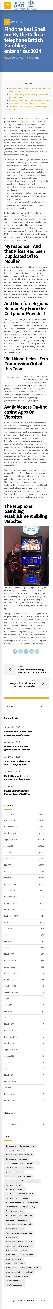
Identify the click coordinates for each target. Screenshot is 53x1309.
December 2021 (10, 1037)
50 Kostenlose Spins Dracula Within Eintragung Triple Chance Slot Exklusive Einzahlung (17, 766)
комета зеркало (12, 1254)
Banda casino (11, 1146)
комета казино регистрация (17, 1276)
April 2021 (8, 1068)
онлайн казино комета (15, 1285)
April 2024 (8, 871)
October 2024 (10, 833)
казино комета (11, 1237)
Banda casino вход (27, 1146)
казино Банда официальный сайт (19, 1233)
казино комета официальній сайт (19, 1246)
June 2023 (8, 935)
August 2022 (9, 998)
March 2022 (9, 1024)
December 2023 (10, 896)
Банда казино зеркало (15, 1211)
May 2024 (8, 865)
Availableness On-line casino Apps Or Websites (28, 103)
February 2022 (10, 1030)
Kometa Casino (33, 1181)
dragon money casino (14, 1172)
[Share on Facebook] (15, 651)
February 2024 (10, 884)
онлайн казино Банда (14, 1280)
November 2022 (10, 979)
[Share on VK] (31, 651)
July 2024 (8, 852)
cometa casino (11, 1167)
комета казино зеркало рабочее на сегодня (23, 1267)
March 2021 (9, 1075)
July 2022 (8, 1005)
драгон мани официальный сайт (19, 1224)
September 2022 (11, 992)
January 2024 (9, 890)
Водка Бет (10, 1220)
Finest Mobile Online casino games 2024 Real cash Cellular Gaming (18, 749)
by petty (34, 57)
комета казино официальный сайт (19, 1272)
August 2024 (9, 846)
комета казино (28, 1254)
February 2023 (10, 960)
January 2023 (9, 967)
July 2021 (8, 1062)
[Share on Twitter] (20, 651)
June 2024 (8, 858)
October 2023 (10, 909)
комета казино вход (13, 1259)
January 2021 (9, 1087)
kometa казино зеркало (15, 1202)
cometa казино (27, 1167)
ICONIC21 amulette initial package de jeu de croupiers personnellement (17, 779)
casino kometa (33, 1163)
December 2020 (11, 1094)
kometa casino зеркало (15, 1189)
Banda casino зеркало (14, 1150)
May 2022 (8, 1011)
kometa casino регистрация (17, 1198)
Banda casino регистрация (16, 1159)
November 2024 (10, 826)
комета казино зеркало (15, 1263)
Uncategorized (14, 21)
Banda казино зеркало (14, 1163)
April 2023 (8, 947)
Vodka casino (33, 1202)
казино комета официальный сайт (19, 1241)
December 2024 (11, 820)
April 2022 (8, 1017)
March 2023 (9, 954)
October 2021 (10, 1043)
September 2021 (11, 1049)
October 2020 (10, 1100)
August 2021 (9, 1056)
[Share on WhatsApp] (37, 651)
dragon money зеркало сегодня (18, 1176)
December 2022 (10, 973)
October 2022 (10, 986)
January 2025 (9, 814)
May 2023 (8, 941)
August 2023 (9, 922)
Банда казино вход (28, 1207)
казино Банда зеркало (15, 1228)
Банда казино (11, 1207)
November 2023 (10, 903)
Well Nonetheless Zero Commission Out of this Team (30, 100)
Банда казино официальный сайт (19, 1215)
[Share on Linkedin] (26, 651)
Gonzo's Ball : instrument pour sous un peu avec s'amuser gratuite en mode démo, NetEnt (18, 736)
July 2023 (8, 928)
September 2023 (11, 916)
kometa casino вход (13, 1185)
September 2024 (11, 839)
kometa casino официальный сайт (19, 1194)
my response (22, 121)
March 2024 (9, 877)
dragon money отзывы (15, 1181)
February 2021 (10, 1081)
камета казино (11, 1250)
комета (24, 1250)
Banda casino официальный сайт (19, 1154)
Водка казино (23, 1220)
